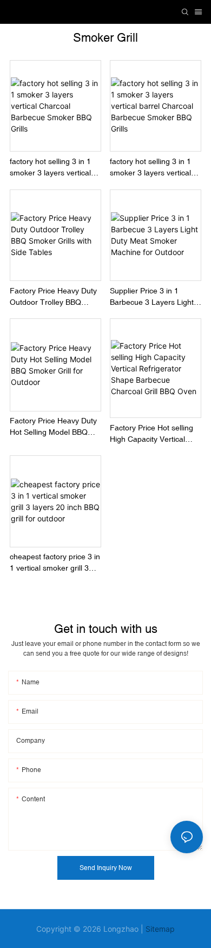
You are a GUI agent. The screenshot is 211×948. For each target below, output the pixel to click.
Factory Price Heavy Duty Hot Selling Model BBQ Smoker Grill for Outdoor (53, 427)
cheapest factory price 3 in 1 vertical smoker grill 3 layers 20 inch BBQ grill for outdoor (55, 563)
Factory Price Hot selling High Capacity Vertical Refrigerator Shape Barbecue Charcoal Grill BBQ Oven (151, 434)
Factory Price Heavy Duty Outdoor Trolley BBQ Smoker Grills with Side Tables (53, 297)
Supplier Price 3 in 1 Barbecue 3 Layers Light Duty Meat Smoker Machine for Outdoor (152, 297)
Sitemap (160, 928)
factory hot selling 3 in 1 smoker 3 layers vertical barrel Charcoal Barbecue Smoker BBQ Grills (154, 168)
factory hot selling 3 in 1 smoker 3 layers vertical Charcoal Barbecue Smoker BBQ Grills (50, 168)
